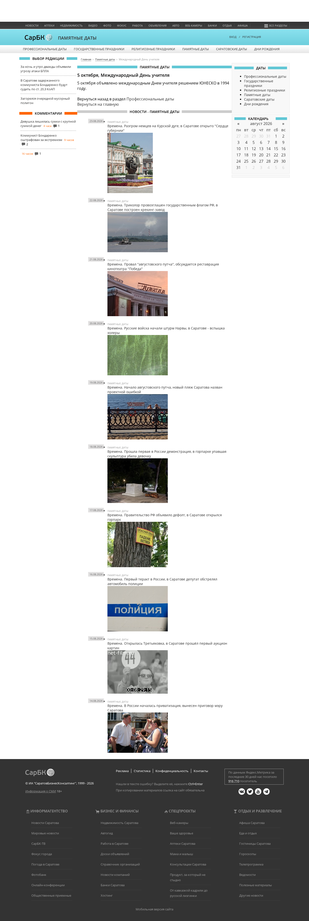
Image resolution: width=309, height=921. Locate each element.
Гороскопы (247, 854)
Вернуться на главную (98, 104)
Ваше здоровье (181, 833)
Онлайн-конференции (48, 885)
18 (246, 155)
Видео (93, 25)
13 (261, 148)
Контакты (201, 771)
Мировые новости (45, 833)
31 (268, 136)
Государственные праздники (99, 49)
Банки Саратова (113, 885)
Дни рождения (267, 49)
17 (238, 155)
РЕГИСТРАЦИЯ (251, 37)
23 (283, 155)
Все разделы (278, 25)
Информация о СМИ (40, 791)
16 (283, 148)
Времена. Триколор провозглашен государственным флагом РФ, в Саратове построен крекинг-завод (162, 207)
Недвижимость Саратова (119, 823)
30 (261, 136)
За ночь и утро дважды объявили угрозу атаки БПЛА (46, 68)
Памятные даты (195, 49)
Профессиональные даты (45, 49)
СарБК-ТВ (38, 843)
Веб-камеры (193, 25)
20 (261, 155)
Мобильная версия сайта (154, 909)
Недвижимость (71, 25)
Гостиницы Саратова (255, 843)
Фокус (121, 25)
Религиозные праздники (153, 49)
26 (254, 161)
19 (254, 155)
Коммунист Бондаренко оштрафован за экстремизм (41, 137)
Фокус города (41, 854)
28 (246, 136)
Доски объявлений (115, 854)
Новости (31, 25)
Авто (175, 25)
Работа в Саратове (114, 843)
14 (268, 148)
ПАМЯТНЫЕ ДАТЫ (77, 38)
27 (238, 136)
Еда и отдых (248, 833)
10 (238, 148)
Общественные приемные (51, 895)
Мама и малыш (181, 854)
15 (276, 148)
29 (254, 136)
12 (254, 148)
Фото (107, 25)
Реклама (122, 771)
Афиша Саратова (252, 823)
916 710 (233, 781)
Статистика (142, 771)
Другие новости (251, 895)
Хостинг (107, 895)
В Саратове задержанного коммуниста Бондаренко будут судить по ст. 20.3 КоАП (44, 84)
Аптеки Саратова (182, 843)
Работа (137, 25)
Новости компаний (115, 874)
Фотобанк (38, 874)
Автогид (107, 833)
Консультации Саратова (188, 864)
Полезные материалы (255, 885)
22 (276, 155)
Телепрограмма (251, 864)
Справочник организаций (120, 864)
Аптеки (49, 25)
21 (268, 155)
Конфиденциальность (172, 771)
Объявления (157, 25)
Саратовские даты (231, 49)
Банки (212, 25)
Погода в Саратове (45, 864)
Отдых (227, 25)
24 (238, 161)
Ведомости (247, 874)
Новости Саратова (45, 823)
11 (246, 148)
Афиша (243, 25)
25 (246, 161)
